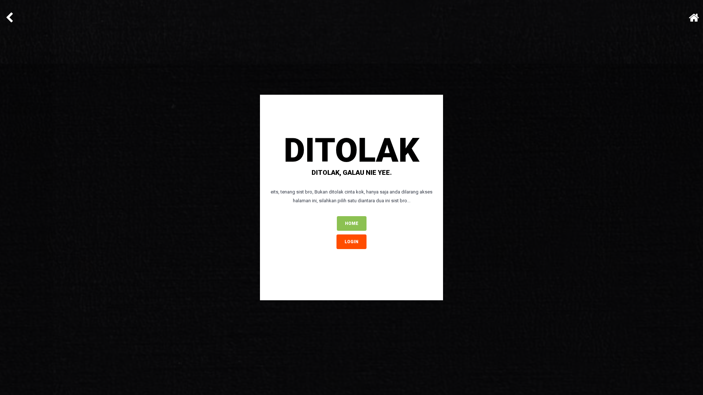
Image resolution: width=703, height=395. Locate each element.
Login (351, 241)
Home (351, 223)
